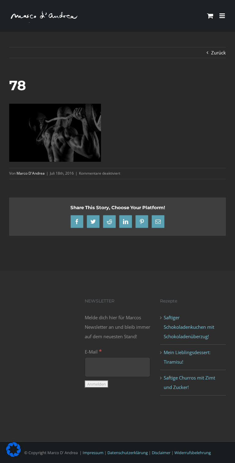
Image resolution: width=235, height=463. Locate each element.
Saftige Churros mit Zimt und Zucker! (189, 382)
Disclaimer (161, 452)
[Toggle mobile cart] (210, 16)
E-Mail (93, 352)
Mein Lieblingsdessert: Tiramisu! (187, 357)
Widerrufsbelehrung (192, 452)
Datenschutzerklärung (127, 452)
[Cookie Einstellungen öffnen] (13, 455)
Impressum (93, 452)
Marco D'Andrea (31, 173)
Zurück (218, 53)
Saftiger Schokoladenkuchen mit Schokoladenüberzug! (189, 326)
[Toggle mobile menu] (222, 16)
